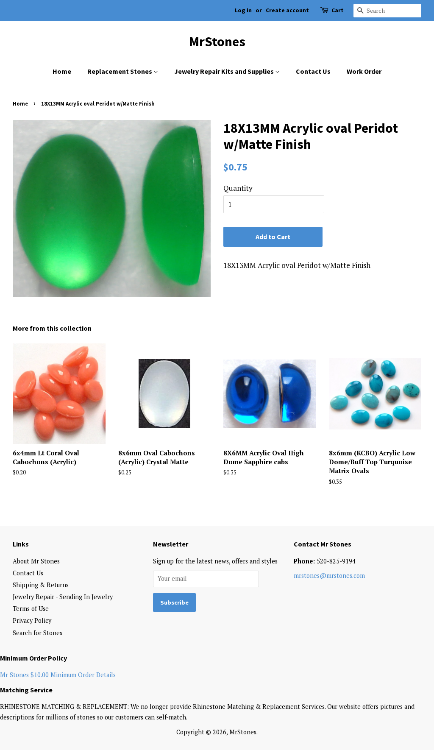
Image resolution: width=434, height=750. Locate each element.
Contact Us (313, 71)
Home (62, 71)
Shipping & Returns (41, 585)
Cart (337, 10)
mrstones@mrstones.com (329, 576)
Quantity (238, 188)
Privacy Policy (32, 620)
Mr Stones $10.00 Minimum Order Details (58, 675)
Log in (243, 10)
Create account (287, 10)
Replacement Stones (120, 71)
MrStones (217, 41)
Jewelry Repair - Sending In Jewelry (63, 597)
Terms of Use (31, 609)
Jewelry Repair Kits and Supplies (224, 71)
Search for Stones (37, 633)
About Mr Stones (36, 561)
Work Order (364, 71)
